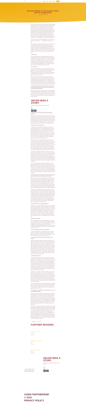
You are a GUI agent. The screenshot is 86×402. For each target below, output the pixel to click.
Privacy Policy (34, 400)
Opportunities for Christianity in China (36, 340)
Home (44, 1)
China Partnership (36, 394)
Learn (50, 1)
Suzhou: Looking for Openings (35, 331)
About (54, 1)
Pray (47, 1)
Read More (32, 335)
